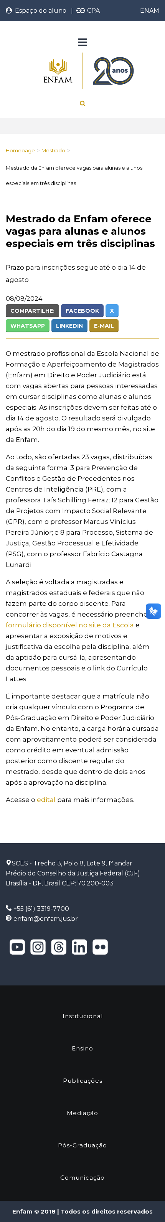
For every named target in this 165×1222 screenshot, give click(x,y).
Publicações (82, 1080)
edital (46, 800)
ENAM (149, 10)
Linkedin (69, 325)
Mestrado (53, 150)
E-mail (104, 325)
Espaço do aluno (39, 10)
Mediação (82, 1113)
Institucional (83, 1016)
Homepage (20, 150)
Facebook (82, 310)
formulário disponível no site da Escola (70, 625)
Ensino (82, 1048)
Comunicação (82, 1177)
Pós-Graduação (82, 1145)
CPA (93, 10)
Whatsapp (27, 325)
